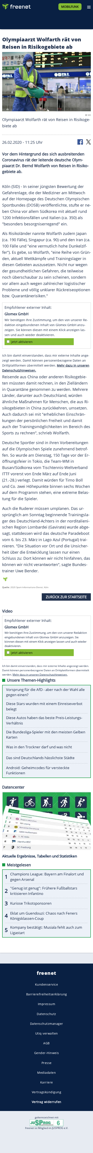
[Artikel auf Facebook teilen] (80, 142)
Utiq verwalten (46, 1033)
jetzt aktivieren (22, 342)
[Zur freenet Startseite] (16, 5)
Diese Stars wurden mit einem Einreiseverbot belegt (44, 706)
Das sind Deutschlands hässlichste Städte (40, 757)
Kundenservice (46, 984)
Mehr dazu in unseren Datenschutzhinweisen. (40, 674)
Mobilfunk (70, 7)
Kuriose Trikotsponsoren (30, 903)
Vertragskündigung (46, 1092)
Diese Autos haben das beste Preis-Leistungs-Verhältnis (44, 720)
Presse (47, 1063)
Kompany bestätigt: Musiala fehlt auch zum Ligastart (46, 930)
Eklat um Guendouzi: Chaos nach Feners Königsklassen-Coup (43, 916)
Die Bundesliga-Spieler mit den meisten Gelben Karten (45, 734)
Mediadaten (46, 1073)
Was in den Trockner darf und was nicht (39, 746)
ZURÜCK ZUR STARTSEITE (66, 597)
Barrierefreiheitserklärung (46, 994)
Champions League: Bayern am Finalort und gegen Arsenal (47, 877)
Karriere (46, 1082)
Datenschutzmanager (46, 1024)
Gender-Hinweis (46, 1053)
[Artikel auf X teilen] (88, 142)
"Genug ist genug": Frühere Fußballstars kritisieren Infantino (43, 891)
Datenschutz (46, 1014)
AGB (46, 1043)
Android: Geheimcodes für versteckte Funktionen (37, 770)
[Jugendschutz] (46, 1122)
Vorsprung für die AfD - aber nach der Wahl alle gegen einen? (45, 692)
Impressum (46, 1004)
